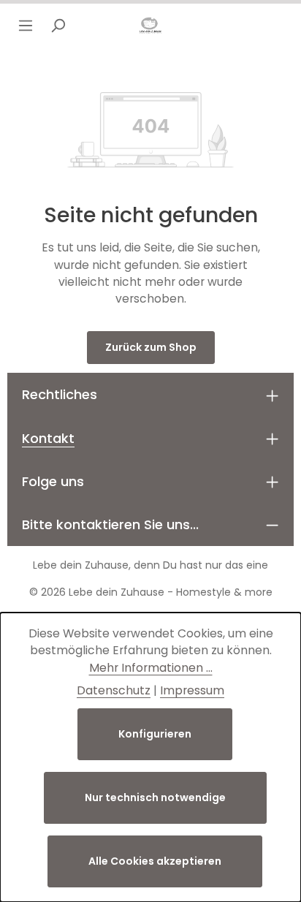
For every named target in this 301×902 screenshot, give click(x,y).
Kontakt (48, 438)
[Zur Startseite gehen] (150, 25)
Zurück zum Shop (151, 347)
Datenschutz (113, 690)
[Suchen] (57, 25)
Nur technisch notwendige (155, 797)
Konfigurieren (154, 734)
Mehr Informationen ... (151, 667)
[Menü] (25, 25)
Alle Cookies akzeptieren (154, 861)
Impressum (192, 690)
